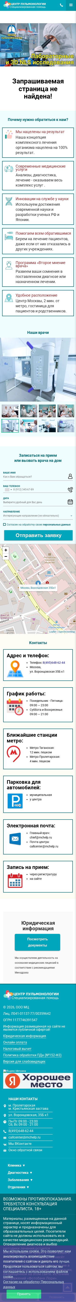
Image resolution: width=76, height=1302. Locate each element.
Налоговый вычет (17, 1049)
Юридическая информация (24, 1036)
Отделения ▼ (19, 1187)
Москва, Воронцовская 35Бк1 (38, 587)
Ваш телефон (11, 486)
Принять (24, 1294)
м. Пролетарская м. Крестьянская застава (28, 1107)
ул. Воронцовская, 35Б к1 (28, 1115)
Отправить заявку (38, 535)
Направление (11, 511)
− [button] (5, 556)
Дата (6, 498)
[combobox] (8, 490)
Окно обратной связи (25, 1150)
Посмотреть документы (37, 942)
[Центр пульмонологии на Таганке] (38, 370)
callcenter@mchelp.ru (24, 1137)
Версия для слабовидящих (24, 1061)
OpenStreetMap (66, 631)
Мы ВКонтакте (19, 1144)
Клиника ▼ (17, 1165)
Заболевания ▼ (20, 1180)
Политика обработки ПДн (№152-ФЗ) (32, 1055)
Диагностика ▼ (20, 1173)
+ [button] (5, 550)
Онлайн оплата (15, 1042)
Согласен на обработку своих (39, 524)
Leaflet (52, 631)
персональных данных (57, 524)
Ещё (68, 4)
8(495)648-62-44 (60, 4)
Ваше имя (9, 472)
